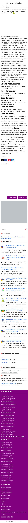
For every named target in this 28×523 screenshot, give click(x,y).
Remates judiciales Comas (7, 401)
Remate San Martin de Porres (8, 424)
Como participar (5, 493)
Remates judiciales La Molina (8, 406)
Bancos (3, 500)
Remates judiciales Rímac (7, 417)
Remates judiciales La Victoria (8, 407)
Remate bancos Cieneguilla (8, 445)
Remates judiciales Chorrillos (8, 399)
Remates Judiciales (13, 372)
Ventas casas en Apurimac (7, 456)
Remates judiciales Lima (7, 409)
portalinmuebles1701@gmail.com (8, 383)
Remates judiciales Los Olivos (8, 412)
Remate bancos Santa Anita (8, 428)
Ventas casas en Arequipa (7, 458)
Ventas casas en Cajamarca (8, 459)
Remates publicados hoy (7, 492)
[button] (2, 160)
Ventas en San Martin (6, 477)
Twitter (8, 516)
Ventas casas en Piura (6, 475)
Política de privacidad (6, 489)
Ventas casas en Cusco (7, 461)
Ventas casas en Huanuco (7, 464)
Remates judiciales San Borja (8, 418)
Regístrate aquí (5, 498)
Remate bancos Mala (6, 450)
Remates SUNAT (5, 496)
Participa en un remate (7, 490)
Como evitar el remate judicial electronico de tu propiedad (14, 511)
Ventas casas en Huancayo (7, 466)
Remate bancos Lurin (6, 448)
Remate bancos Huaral (7, 447)
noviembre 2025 (4, 362)
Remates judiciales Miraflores (8, 415)
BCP (5, 370)
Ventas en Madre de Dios (7, 472)
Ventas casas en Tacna (7, 478)
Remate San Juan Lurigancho (8, 421)
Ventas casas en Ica (6, 463)
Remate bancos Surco (6, 429)
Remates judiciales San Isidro (8, 420)
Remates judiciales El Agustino (8, 402)
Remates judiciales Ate (7, 395)
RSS (12, 516)
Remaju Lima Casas (17, 370)
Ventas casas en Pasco (7, 474)
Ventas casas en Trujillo (7, 467)
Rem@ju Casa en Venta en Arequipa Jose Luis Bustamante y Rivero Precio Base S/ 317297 (16, 257)
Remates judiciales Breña (7, 396)
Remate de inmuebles (6, 487)
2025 (2, 357)
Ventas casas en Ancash (7, 455)
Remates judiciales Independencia (9, 404)
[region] (14, 25)
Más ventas (13, 197)
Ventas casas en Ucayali (7, 481)
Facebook (4, 516)
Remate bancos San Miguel (8, 426)
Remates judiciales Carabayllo (8, 398)
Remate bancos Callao (7, 442)
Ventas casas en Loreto (7, 470)
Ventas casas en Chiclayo (7, 469)
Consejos (9, 370)
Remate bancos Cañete (7, 444)
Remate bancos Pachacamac (8, 452)
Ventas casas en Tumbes (7, 480)
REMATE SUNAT (4, 372)
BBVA (2, 370)
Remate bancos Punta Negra (8, 453)
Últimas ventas (21, 197)
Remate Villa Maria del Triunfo (8, 432)
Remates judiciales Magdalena (8, 413)
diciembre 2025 (4, 359)
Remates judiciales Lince (7, 410)
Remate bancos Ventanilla (7, 434)
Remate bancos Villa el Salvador (9, 431)
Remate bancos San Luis (7, 423)
